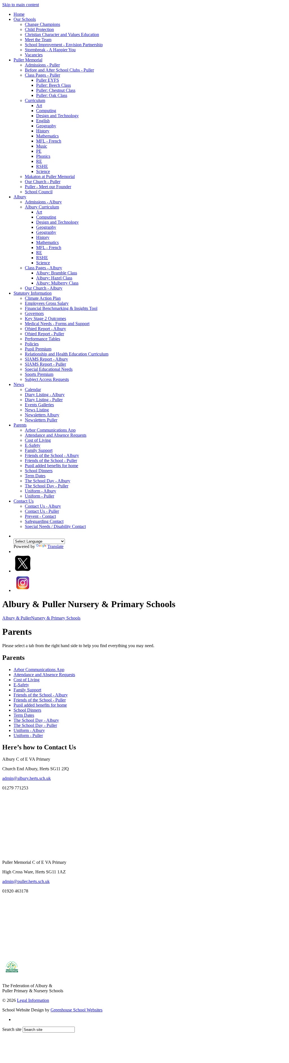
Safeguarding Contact (44, 521)
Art (39, 105)
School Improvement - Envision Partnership (64, 44)
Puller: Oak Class (51, 95)
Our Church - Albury (43, 288)
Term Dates (35, 475)
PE (38, 151)
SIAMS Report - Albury (46, 359)
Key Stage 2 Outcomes (45, 318)
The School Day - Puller (46, 485)
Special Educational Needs (49, 369)
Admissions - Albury (43, 201)
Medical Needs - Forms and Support (57, 323)
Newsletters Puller (41, 420)
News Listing (37, 409)
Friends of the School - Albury (52, 455)
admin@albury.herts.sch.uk (26, 778)
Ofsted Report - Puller (44, 333)
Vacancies (34, 54)
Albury (20, 196)
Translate (55, 546)
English (43, 120)
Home (19, 14)
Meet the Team (38, 39)
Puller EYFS (47, 80)
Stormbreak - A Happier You (50, 49)
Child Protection (39, 29)
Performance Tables (42, 338)
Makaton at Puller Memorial (50, 176)
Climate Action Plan (43, 298)
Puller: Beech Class (53, 85)
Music (41, 146)
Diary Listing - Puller (44, 399)
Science (43, 171)
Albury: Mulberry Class (57, 283)
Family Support (38, 450)
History (42, 130)
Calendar (33, 389)
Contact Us (24, 501)
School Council (38, 191)
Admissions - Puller (42, 65)
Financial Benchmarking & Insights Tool (61, 308)
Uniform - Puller (39, 496)
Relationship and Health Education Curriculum (66, 354)
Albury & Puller (41, 618)
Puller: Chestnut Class (55, 90)
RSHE (42, 166)
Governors (34, 313)
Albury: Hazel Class (54, 278)
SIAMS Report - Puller (45, 364)
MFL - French (48, 141)
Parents (20, 425)
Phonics (43, 156)
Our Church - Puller (42, 181)
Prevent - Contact (40, 516)
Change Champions (42, 24)
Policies (32, 343)
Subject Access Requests (47, 379)
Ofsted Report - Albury (45, 328)
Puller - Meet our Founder (48, 186)
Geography (46, 125)
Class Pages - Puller (42, 75)
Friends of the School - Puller (51, 460)
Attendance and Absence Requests (55, 435)
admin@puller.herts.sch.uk (26, 881)
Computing (46, 110)
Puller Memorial (28, 59)
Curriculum (35, 100)
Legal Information (33, 1000)
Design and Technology (57, 115)
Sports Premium (39, 374)
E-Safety (32, 445)
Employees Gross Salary (47, 303)
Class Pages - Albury (43, 267)
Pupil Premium (38, 349)
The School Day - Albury (47, 480)
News (19, 384)
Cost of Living (38, 440)
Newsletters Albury (42, 414)
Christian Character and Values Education (62, 34)
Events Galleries (39, 404)
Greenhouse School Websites (76, 1009)
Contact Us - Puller (42, 511)
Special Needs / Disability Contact (55, 526)
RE (39, 161)
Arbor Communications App (50, 430)
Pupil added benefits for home (51, 465)
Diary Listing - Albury (45, 394)
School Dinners (38, 470)
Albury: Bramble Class (56, 272)
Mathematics (47, 136)
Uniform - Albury (40, 491)
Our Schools (25, 19)
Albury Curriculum (42, 207)
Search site (11, 1029)
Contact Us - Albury (43, 506)
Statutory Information (33, 293)
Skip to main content (20, 4)
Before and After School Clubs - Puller (59, 70)
